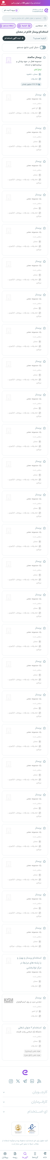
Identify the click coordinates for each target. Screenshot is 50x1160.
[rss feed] (39, 1081)
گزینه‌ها (35, 1157)
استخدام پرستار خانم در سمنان (32, 32)
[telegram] (25, 1081)
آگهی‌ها (25, 1157)
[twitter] (18, 1081)
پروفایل (5, 1157)
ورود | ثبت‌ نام (9, 10)
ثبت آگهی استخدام (13, 38)
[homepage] (25, 1072)
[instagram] (11, 1081)
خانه (45, 1157)
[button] (40, 25)
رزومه (15, 1157)
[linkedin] (32, 1081)
